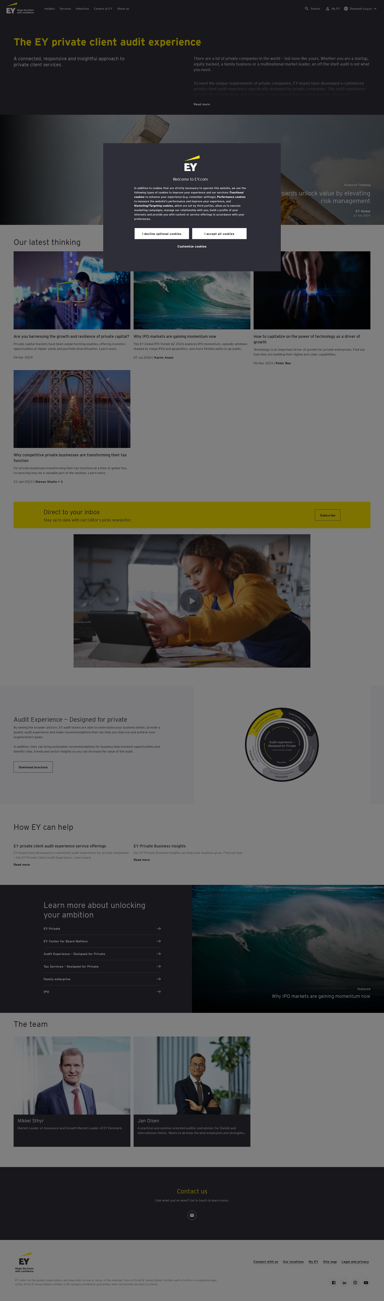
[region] (192, 207)
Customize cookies (192, 246)
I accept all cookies (219, 233)
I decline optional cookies (161, 233)
